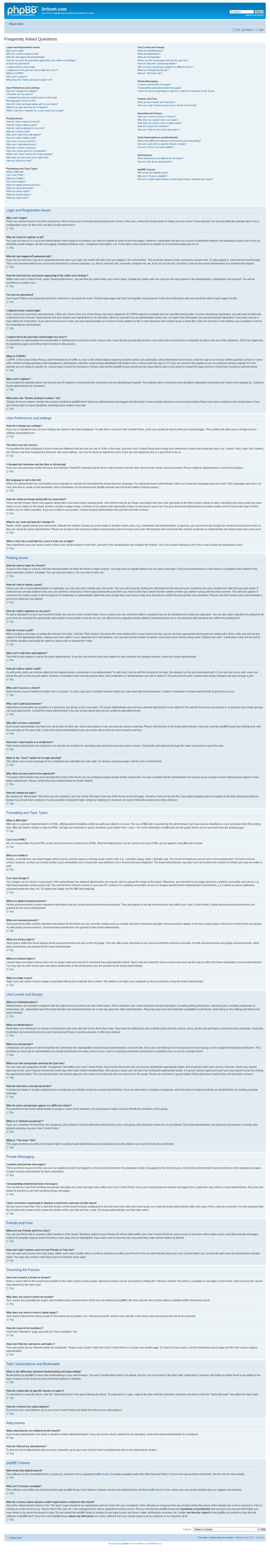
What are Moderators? (149, 54)
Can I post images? (16, 181)
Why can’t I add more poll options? (23, 134)
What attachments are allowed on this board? (161, 158)
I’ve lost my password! (17, 63)
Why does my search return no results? (158, 120)
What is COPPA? (15, 73)
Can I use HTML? (15, 175)
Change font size (261, 23)
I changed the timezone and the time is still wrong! (31, 97)
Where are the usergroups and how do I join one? (163, 60)
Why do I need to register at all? (22, 54)
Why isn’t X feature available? (152, 176)
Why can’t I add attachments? (21, 144)
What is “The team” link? (150, 73)
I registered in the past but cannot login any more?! (32, 70)
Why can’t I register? (16, 76)
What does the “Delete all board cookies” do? (29, 80)
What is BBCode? (15, 172)
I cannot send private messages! (154, 84)
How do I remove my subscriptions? (156, 147)
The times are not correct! (19, 94)
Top (11, 228)
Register (249, 29)
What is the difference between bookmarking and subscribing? (169, 140)
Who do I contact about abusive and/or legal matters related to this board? (175, 179)
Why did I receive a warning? (21, 147)
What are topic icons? (17, 197)
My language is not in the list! (21, 100)
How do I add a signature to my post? (25, 128)
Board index (16, 24)
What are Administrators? (150, 50)
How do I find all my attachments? (155, 161)
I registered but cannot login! (20, 67)
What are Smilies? (15, 178)
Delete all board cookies (221, 1537)
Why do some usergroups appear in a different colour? (165, 67)
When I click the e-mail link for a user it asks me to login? (35, 110)
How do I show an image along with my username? (32, 104)
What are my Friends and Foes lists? (156, 102)
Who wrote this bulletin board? (153, 172)
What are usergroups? (149, 57)
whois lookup (241, 1505)
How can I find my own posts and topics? (159, 129)
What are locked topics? (18, 194)
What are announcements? (20, 188)
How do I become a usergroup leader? (157, 63)
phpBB (124, 1543)
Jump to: (187, 1529)
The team (202, 1537)
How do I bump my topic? (19, 160)
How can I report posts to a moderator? (26, 151)
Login (261, 29)
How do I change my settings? (21, 91)
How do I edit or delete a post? (21, 125)
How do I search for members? (153, 126)
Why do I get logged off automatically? (25, 57)
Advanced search (255, 15)
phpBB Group (101, 1474)
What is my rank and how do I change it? (27, 107)
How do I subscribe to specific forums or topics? (162, 144)
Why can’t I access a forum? (21, 141)
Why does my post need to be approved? (27, 157)
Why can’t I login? (15, 50)
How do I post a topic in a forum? (23, 121)
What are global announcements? (23, 185)
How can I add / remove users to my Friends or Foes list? (167, 105)
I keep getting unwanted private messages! (159, 88)
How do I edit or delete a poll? (21, 138)
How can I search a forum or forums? (157, 116)
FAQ (238, 29)
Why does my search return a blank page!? (160, 123)
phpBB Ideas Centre (158, 1489)
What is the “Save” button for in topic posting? (29, 154)
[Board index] (23, 10)
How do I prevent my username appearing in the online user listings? (41, 60)
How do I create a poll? (18, 131)
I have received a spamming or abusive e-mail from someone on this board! (176, 91)
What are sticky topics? (18, 191)
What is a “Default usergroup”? (153, 70)
